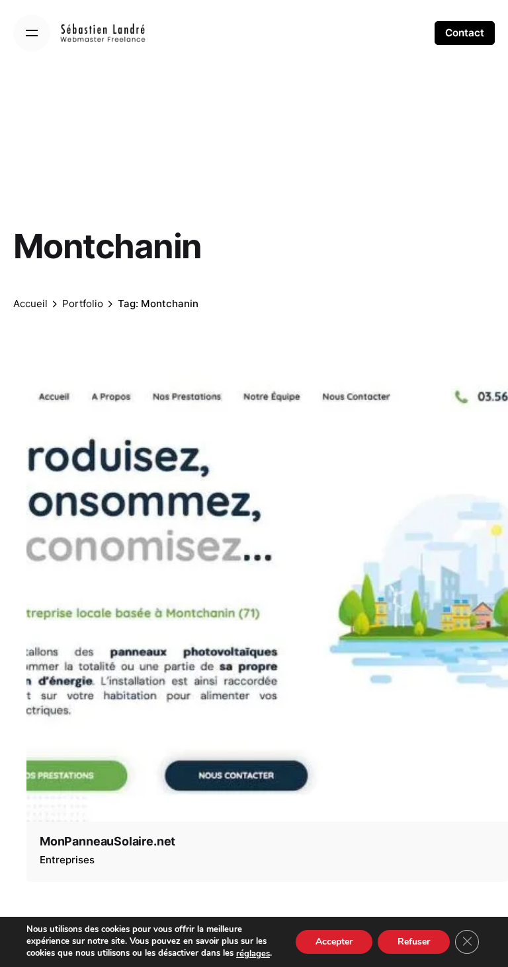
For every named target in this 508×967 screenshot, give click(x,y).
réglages (253, 954)
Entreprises (67, 859)
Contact (464, 32)
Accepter (334, 941)
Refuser (414, 941)
